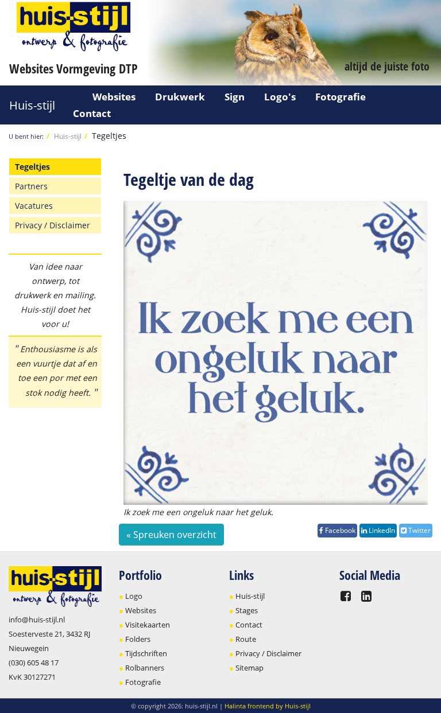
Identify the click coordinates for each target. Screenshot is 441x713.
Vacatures (34, 205)
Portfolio (140, 574)
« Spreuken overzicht (171, 534)
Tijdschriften (146, 653)
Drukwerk (180, 96)
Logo (133, 596)
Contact (92, 113)
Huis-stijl (32, 105)
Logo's (280, 96)
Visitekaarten (147, 625)
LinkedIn (381, 530)
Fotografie (340, 96)
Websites (114, 96)
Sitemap (249, 668)
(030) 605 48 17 (34, 662)
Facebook (339, 530)
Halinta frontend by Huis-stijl (268, 706)
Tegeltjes (109, 135)
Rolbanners (144, 668)
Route (245, 639)
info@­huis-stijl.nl (37, 619)
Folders (137, 639)
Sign (235, 96)
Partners (31, 186)
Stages (246, 610)
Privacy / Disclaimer (52, 225)
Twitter (419, 530)
